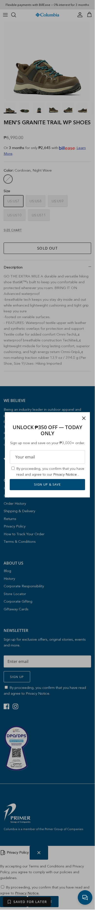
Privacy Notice (65, 474)
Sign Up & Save (47, 484)
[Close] (83, 418)
